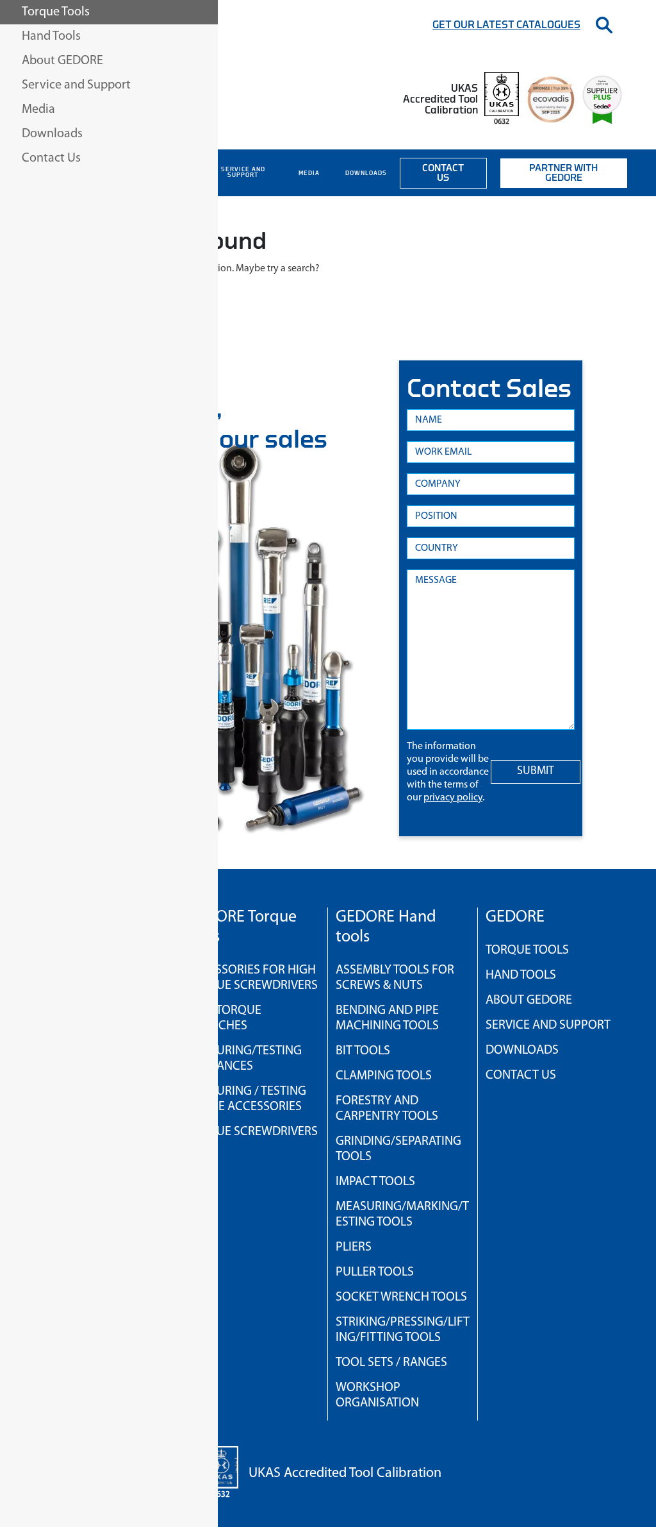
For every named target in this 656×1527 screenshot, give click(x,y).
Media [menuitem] (38, 109)
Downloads (366, 173)
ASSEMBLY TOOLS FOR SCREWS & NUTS (395, 978)
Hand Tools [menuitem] (51, 36)
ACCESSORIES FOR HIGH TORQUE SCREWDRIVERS (252, 978)
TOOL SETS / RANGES (391, 1362)
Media (309, 173)
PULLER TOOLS (375, 1272)
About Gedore (529, 1000)
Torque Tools (527, 950)
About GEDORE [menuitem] (62, 61)
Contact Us (443, 173)
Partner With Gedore (563, 173)
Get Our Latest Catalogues (506, 25)
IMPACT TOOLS (375, 1182)
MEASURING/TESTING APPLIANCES (244, 1059)
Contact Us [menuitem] (51, 158)
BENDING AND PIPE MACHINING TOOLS (387, 1018)
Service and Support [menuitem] (76, 85)
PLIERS (354, 1247)
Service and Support (243, 172)
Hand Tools (521, 975)
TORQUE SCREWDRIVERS (252, 1132)
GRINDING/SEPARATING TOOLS (398, 1149)
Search (604, 25)
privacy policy (452, 798)
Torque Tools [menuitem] (56, 12)
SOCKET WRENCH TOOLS (401, 1297)
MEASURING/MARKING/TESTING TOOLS (402, 1215)
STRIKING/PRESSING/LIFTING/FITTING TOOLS (403, 1330)
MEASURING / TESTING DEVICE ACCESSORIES (246, 1099)
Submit (535, 771)
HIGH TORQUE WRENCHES (223, 1018)
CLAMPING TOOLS (384, 1076)
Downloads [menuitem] (52, 134)
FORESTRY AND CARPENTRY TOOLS (387, 1109)
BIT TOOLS (363, 1051)
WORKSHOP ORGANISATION (377, 1395)
